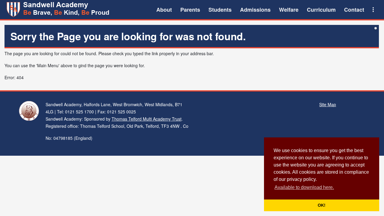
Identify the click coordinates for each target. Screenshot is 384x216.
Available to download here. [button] (304, 187)
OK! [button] (322, 205)
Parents (190, 10)
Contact (354, 10)
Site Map (327, 104)
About (164, 10)
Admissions (255, 10)
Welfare (288, 10)
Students (220, 10)
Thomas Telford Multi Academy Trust (147, 119)
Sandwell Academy (58, 10)
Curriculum (321, 10)
